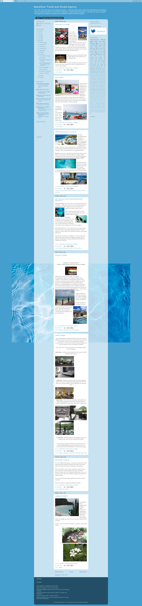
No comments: (58, 69)
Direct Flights (94, 46)
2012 (39, 37)
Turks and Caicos (77, 248)
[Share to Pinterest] (72, 70)
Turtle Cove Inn (94, 111)
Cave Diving (101, 83)
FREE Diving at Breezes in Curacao (65, 132)
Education (100, 86)
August (41, 50)
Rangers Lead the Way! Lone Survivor (44, 92)
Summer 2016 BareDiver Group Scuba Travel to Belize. (43, 86)
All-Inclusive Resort (63, 190)
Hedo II (96, 75)
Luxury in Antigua (60, 335)
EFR (103, 99)
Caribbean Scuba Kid (43, 103)
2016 (39, 31)
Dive (91, 49)
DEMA (99, 99)
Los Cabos (94, 90)
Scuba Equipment (99, 68)
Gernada (99, 89)
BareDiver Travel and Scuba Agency (55, 6)
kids (68, 248)
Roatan (66, 489)
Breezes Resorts (72, 190)
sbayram (76, 602)
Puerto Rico (92, 106)
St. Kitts (92, 92)
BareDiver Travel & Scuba (44, 23)
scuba (71, 248)
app (99, 111)
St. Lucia (100, 51)
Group (104, 89)
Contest (102, 74)
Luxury (103, 46)
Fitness (99, 88)
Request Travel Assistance (44, 104)
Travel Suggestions (101, 110)
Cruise (93, 86)
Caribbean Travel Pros (43, 83)
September (42, 48)
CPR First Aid (103, 97)
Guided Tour (101, 79)
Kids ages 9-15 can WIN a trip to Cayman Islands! (44, 110)
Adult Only (98, 41)
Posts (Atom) (65, 574)
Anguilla (60, 126)
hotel (91, 78)
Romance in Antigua (61, 255)
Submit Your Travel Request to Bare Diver (52, 18)
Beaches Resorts (63, 248)
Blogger (86, 602)
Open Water (96, 104)
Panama (102, 104)
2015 (39, 33)
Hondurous (61, 489)
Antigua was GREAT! (61, 496)
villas (102, 93)
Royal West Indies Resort (95, 107)
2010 (39, 40)
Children (79, 190)
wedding (92, 57)
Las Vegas (96, 103)
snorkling (57, 192)
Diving (92, 43)
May (40, 75)
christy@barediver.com (79, 445)
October (41, 46)
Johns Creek (92, 81)
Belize (97, 74)
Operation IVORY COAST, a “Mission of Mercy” (48, 595)
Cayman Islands (101, 69)
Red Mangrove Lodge (100, 106)
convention (103, 111)
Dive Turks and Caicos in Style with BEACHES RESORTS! (45, 64)
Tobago (95, 110)
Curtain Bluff (72, 453)
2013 (39, 35)
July (40, 52)
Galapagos (94, 89)
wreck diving (93, 61)
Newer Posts (59, 572)
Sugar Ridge (84, 453)
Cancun (92, 52)
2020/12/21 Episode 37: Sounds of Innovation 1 (48, 587)
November (42, 44)
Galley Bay (65, 329)
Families (100, 45)
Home (38, 18)
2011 (39, 38)
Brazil (103, 82)
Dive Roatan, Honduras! (62, 460)
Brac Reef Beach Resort (94, 97)
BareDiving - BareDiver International (44, 107)
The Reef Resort (100, 92)
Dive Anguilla (59, 77)
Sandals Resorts (94, 60)
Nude (102, 60)
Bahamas (100, 54)
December (42, 42)
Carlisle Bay (65, 453)
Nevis (91, 104)
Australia (97, 96)
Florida (104, 88)
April (40, 77)
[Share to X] (70, 70)
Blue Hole (102, 96)
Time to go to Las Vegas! (62, 24)
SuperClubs (101, 75)
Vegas (60, 72)
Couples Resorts (96, 71)
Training (92, 93)
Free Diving (93, 65)
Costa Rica (94, 79)
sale (99, 82)
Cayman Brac (93, 85)
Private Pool (71, 329)
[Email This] (67, 70)
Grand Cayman (97, 78)
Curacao (83, 190)
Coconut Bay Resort (101, 85)
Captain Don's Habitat (97, 64)
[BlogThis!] (68, 70)
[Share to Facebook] (71, 70)
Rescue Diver (101, 90)
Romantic (77, 329)
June (40, 54)
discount (102, 76)
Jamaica (100, 48)
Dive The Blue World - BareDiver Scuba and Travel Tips (43, 114)
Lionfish (99, 81)
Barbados (92, 69)
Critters (91, 75)
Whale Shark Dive (94, 76)
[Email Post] (64, 69)
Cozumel (100, 55)
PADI (91, 55)
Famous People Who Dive (95, 100)
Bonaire (92, 58)
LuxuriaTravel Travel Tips (44, 98)
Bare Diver (100, 52)
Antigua (60, 329)
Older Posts (83, 572)
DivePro (40, 25)
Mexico (92, 51)
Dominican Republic (95, 67)
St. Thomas (103, 107)
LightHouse (102, 103)
